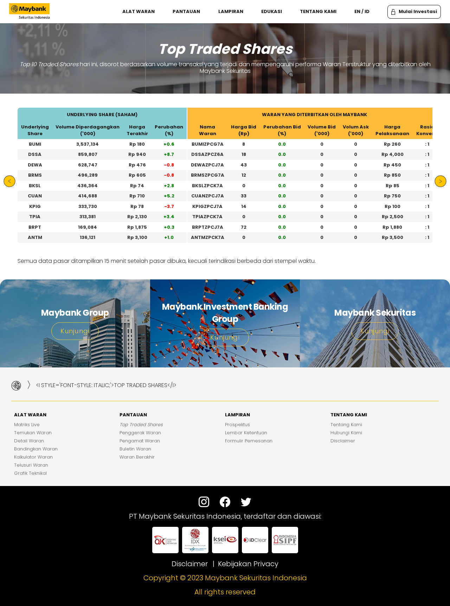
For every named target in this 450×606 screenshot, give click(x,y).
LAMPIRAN (230, 11)
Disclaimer (190, 563)
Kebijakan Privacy (248, 563)
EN (357, 11)
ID (367, 11)
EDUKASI (271, 11)
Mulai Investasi (418, 11)
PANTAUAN (186, 11)
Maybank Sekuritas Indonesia (256, 578)
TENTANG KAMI (318, 11)
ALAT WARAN (138, 11)
